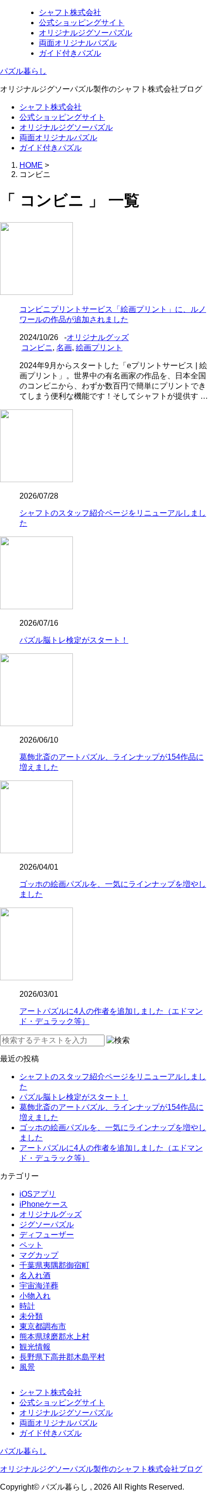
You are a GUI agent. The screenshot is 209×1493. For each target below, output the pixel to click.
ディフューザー (46, 1235)
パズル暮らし (23, 71)
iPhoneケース (43, 1204)
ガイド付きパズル (70, 53)
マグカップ (38, 1255)
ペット (31, 1245)
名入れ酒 (35, 1275)
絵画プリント (99, 347)
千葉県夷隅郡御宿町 (54, 1265)
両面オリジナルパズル (78, 43)
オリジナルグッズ (98, 337)
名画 (64, 347)
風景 (27, 1367)
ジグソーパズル (46, 1224)
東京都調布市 (42, 1326)
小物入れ (35, 1296)
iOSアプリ (37, 1194)
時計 (27, 1306)
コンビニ (36, 347)
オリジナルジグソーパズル (85, 33)
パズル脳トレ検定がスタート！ (73, 640)
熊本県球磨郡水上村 (54, 1336)
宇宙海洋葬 (38, 1286)
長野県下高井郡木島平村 (62, 1357)
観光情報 (35, 1347)
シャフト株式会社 (70, 12)
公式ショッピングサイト (81, 22)
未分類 (31, 1316)
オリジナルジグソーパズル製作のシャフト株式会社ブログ (101, 1469)
